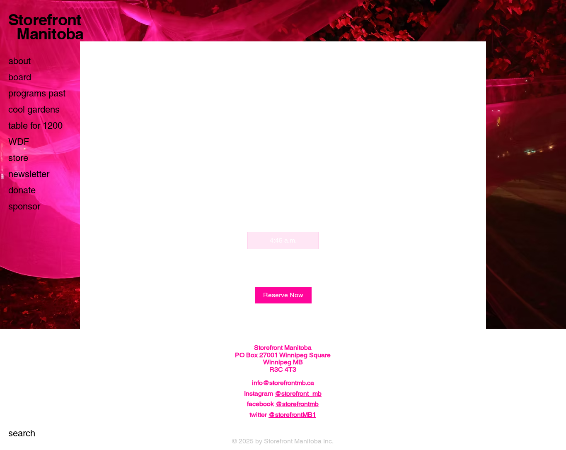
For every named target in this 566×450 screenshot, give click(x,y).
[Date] (334, 152)
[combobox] (157, 152)
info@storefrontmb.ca (283, 383)
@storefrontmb (297, 404)
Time (356, 135)
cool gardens (34, 109)
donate (22, 190)
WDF (18, 142)
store (18, 158)
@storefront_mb (298, 393)
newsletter (28, 174)
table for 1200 (35, 125)
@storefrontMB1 (292, 415)
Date (230, 135)
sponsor (24, 206)
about (19, 61)
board (19, 77)
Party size (111, 135)
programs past (36, 93)
